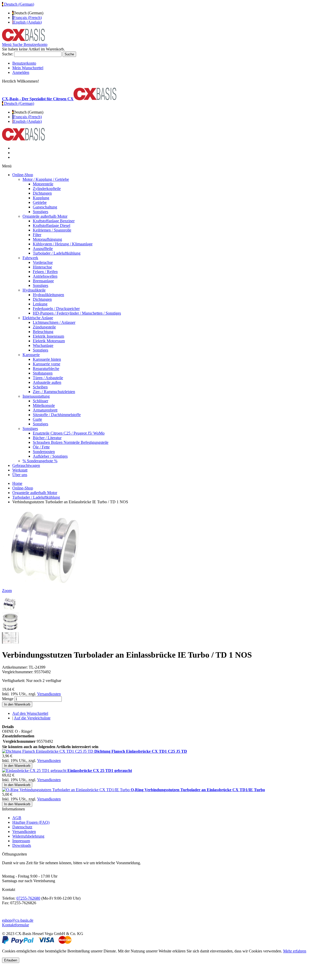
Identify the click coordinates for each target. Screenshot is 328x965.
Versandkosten (49, 694)
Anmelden (20, 72)
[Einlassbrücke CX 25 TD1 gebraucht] (34, 770)
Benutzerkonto (24, 63)
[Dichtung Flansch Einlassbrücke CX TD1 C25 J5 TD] (48, 751)
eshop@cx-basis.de (17, 920)
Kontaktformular (15, 925)
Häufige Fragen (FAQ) (30, 822)
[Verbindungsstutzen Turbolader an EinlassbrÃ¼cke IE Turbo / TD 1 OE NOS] (10, 610)
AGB (16, 818)
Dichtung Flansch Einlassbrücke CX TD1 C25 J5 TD (140, 751)
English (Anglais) (27, 22)
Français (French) (27, 17)
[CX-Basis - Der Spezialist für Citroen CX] (23, 40)
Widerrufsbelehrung (28, 836)
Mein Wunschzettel (27, 68)
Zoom (7, 590)
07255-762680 (28, 898)
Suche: (7, 54)
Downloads (21, 845)
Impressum (21, 841)
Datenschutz (22, 827)
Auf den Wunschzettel (30, 713)
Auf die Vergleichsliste (32, 718)
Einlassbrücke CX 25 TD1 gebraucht (99, 770)
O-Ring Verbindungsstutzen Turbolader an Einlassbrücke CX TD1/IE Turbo (198, 790)
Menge (7, 699)
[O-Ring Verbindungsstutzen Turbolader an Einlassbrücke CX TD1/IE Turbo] (66, 790)
